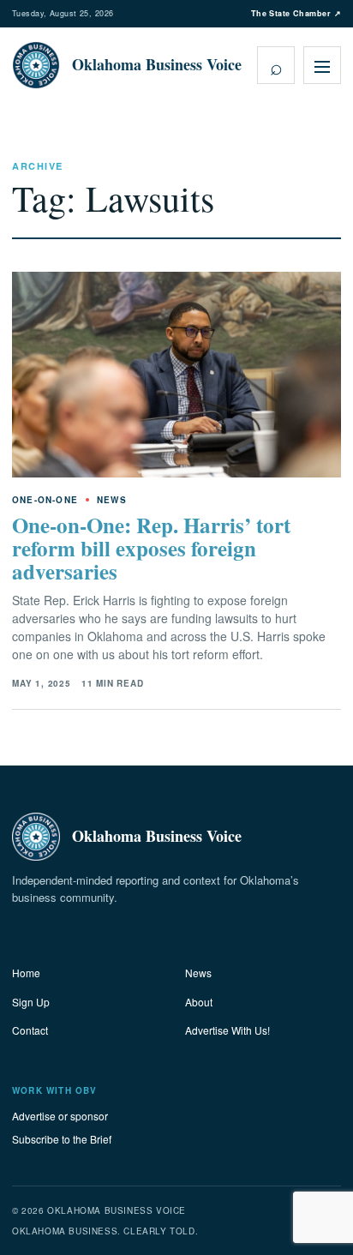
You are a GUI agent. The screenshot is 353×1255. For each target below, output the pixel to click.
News (198, 972)
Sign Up (31, 1001)
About (198, 1001)
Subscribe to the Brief (61, 1139)
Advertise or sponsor (60, 1115)
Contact (30, 1030)
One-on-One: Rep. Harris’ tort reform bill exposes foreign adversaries (151, 548)
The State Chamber (296, 13)
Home (26, 972)
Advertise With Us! (227, 1030)
